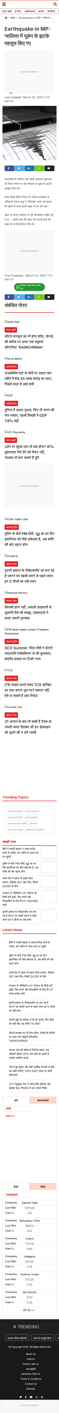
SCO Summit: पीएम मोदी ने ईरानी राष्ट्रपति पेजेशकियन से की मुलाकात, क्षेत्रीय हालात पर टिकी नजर (28, 653)
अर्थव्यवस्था (29, 11)
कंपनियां (51, 11)
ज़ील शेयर (33, 823)
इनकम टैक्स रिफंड (31, 817)
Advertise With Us (30, 1373)
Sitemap (30, 1388)
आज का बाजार (43, 1100)
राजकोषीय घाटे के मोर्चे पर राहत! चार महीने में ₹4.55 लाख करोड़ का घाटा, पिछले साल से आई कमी (28, 378)
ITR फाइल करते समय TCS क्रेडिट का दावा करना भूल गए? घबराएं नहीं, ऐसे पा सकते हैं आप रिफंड (28, 690)
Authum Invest (29, 1274)
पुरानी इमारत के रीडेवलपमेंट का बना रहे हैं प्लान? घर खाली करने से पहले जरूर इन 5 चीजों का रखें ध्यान (29, 575)
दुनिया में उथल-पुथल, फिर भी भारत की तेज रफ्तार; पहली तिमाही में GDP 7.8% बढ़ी (29, 415)
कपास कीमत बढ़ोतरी (15, 811)
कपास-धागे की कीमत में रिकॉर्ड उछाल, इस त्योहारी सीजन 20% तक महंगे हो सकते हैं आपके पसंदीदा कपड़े (29, 1053)
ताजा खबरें (7, 11)
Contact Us (31, 1383)
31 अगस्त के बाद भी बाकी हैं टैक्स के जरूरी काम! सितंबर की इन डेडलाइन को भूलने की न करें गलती (28, 727)
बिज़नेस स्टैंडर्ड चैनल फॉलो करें (30, 287)
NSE (42, 1186)
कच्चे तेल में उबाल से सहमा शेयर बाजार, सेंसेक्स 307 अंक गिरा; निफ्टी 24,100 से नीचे (20, 882)
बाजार (41, 11)
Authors (31, 1359)
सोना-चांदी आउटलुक (15, 830)
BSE (16, 1186)
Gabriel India (29, 1202)
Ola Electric (29, 1292)
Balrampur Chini (30, 1220)
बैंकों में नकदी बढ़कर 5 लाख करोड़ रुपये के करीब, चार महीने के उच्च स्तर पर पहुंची (20, 852)
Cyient (29, 1238)
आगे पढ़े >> (29, 1310)
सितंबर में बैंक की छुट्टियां (35, 830)
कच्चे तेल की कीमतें (15, 817)
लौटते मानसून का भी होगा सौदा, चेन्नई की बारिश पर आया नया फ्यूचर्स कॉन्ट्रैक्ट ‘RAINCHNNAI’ (29, 341)
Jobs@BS (30, 1368)
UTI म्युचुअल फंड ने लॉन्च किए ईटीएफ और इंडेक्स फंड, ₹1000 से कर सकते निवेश (30, 1086)
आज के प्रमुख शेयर (32, 811)
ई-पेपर (18, 11)
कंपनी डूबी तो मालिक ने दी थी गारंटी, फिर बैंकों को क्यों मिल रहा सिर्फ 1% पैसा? (31, 1021)
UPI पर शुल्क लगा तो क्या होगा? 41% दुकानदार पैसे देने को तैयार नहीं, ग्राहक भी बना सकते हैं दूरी (29, 452)
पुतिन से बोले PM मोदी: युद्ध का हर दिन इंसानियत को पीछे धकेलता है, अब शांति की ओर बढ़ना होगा (29, 539)
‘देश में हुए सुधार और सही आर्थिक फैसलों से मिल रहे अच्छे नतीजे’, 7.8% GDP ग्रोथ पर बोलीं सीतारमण (32, 1071)
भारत (12, 17)
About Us (31, 1354)
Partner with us (31, 1363)
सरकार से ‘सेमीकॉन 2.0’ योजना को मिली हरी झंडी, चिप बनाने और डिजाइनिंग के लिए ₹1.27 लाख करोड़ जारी (31, 989)
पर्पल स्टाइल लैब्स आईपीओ (17, 823)
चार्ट (16, 1100)
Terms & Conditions (30, 1378)
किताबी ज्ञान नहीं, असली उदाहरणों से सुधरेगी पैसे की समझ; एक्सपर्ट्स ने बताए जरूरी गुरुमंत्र (28, 612)
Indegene (29, 1256)
